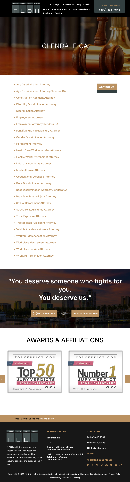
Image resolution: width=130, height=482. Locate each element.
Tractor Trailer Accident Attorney (36, 222)
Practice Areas (60, 10)
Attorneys (54, 5)
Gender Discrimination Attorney (35, 137)
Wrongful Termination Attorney (35, 255)
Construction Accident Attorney (35, 97)
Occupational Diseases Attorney (35, 176)
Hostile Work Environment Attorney (37, 156)
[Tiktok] (120, 465)
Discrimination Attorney (30, 110)
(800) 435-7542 (45, 313)
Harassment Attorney (29, 143)
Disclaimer (85, 474)
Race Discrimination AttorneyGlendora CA (41, 189)
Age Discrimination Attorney (33, 84)
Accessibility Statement (60, 477)
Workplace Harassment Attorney (36, 242)
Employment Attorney (29, 117)
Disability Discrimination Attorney (36, 104)
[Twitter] (93, 465)
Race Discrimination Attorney (34, 183)
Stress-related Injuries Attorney (35, 209)
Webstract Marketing (69, 474)
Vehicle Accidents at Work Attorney (37, 229)
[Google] (97, 465)
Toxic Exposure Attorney (31, 216)
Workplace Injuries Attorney (33, 249)
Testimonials (53, 438)
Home (46, 10)
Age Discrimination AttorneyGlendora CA (41, 91)
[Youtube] (116, 465)
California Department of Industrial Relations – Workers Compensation (65, 457)
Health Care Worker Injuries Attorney (38, 150)
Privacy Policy (115, 474)
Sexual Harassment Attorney (33, 203)
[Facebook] (88, 465)
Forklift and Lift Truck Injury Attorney (38, 130)
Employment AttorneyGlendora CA (37, 124)
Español (87, 4)
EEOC (49, 442)
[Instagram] (101, 465)
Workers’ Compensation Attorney (36, 235)
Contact (59, 13)
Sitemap (76, 477)
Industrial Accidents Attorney (34, 163)
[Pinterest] (106, 465)
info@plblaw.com (97, 448)
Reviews (47, 13)
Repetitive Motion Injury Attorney (36, 196)
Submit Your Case (87, 313)
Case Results (68, 5)
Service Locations (30, 418)
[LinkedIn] (111, 465)
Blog (79, 5)
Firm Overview (80, 10)
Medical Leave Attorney (30, 170)
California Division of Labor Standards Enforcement (60, 448)
